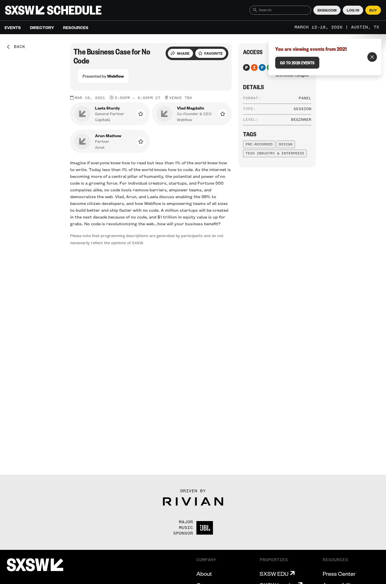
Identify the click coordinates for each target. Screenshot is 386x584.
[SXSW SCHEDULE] (53, 10)
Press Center (339, 573)
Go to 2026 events (297, 62)
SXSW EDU (274, 573)
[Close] (372, 57)
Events (13, 27)
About (204, 573)
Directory (42, 27)
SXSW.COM (327, 10)
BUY (373, 10)
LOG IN (353, 10)
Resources (75, 27)
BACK (17, 47)
